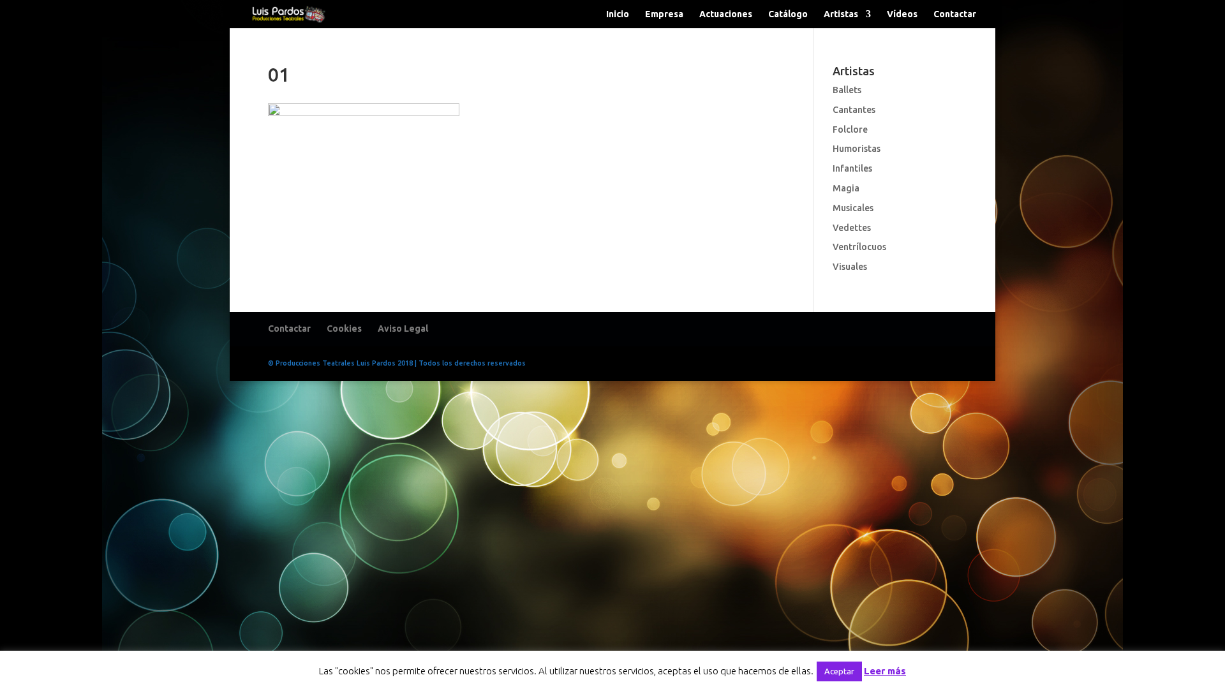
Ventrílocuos (859, 247)
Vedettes (852, 228)
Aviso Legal (403, 328)
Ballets (847, 90)
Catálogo (788, 14)
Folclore (850, 129)
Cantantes (854, 110)
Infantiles (852, 168)
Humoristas (856, 149)
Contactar (954, 14)
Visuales (850, 267)
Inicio (617, 14)
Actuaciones (725, 14)
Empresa (664, 14)
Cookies (344, 328)
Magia (846, 188)
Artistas (841, 14)
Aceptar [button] (839, 671)
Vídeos (902, 14)
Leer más (885, 670)
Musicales (853, 208)
